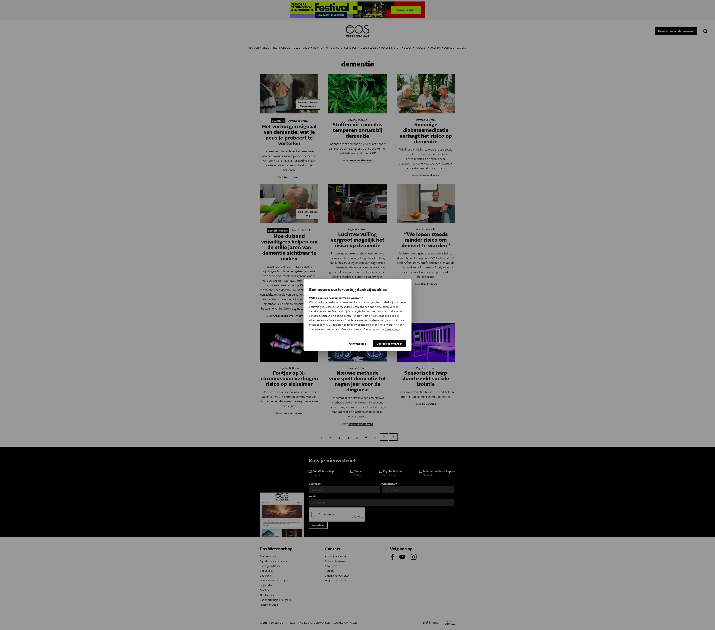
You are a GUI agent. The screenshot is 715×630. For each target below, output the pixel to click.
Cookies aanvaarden (389, 343)
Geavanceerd (357, 343)
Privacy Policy (392, 329)
